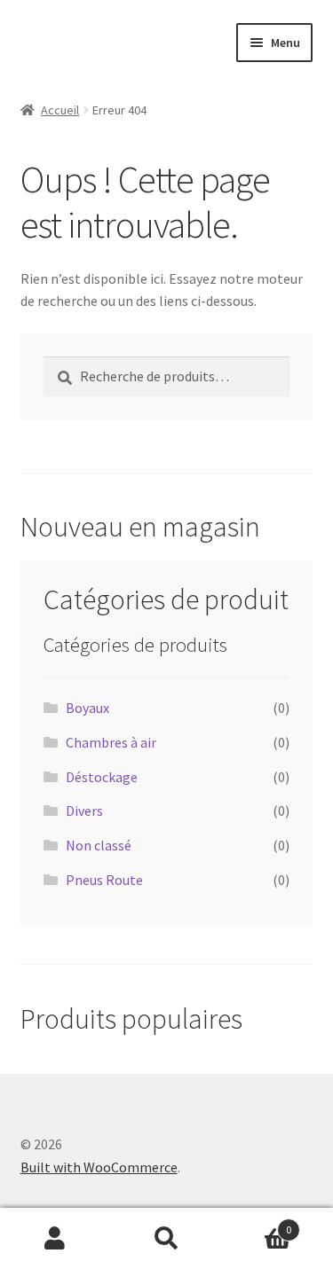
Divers (84, 810)
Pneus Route (104, 880)
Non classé (98, 845)
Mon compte (55, 1239)
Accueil (60, 110)
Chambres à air (111, 742)
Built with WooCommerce (99, 1167)
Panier (256, 1223)
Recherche (166, 1239)
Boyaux (87, 708)
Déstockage (102, 777)
